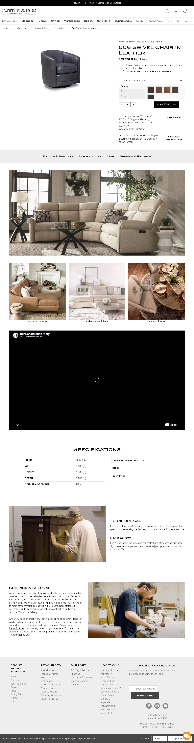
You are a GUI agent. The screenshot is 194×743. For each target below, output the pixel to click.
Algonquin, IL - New (110, 670)
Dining (42, 21)
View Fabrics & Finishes (157, 71)
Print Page (118, 476)
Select (123, 96)
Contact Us (16, 701)
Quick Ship (104, 21)
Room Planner (126, 21)
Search (167, 11)
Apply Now (174, 117)
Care (111, 156)
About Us (15, 676)
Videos (14, 698)
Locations (188, 21)
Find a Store (133, 71)
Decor (88, 21)
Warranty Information (81, 677)
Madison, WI (107, 684)
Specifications (90, 156)
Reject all (160, 738)
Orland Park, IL (108, 695)
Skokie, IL (105, 698)
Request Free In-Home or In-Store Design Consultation (97, 3)
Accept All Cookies (180, 738)
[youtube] (165, 706)
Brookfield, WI (108, 677)
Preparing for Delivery (51, 695)
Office (55, 21)
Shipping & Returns (135, 156)
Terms (144, 727)
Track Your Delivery (27, 612)
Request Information (173, 138)
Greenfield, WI (107, 681)
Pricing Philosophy (20, 694)
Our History (16, 680)
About (170, 21)
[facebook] (149, 706)
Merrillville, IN (107, 713)
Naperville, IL (107, 702)
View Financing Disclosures (132, 129)
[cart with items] (185, 11)
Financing (75, 674)
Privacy (154, 727)
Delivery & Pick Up (49, 698)
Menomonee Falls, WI (111, 688)
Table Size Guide (48, 691)
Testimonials (46, 681)
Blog (178, 21)
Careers (14, 687)
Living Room (10, 21)
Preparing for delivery (19, 634)
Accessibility (167, 727)
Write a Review (47, 688)
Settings (144, 738)
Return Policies (16, 628)
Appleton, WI (107, 674)
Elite (122, 91)
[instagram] (157, 706)
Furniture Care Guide (50, 684)
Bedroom (28, 21)
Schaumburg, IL (108, 706)
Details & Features (58, 156)
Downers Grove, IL (110, 691)
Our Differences (18, 683)
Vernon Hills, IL (108, 709)
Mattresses (72, 21)
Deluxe (124, 86)
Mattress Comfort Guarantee (79, 683)
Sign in (176, 11)
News (13, 691)
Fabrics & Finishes (156, 21)
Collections (140, 21)
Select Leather (133, 80)
